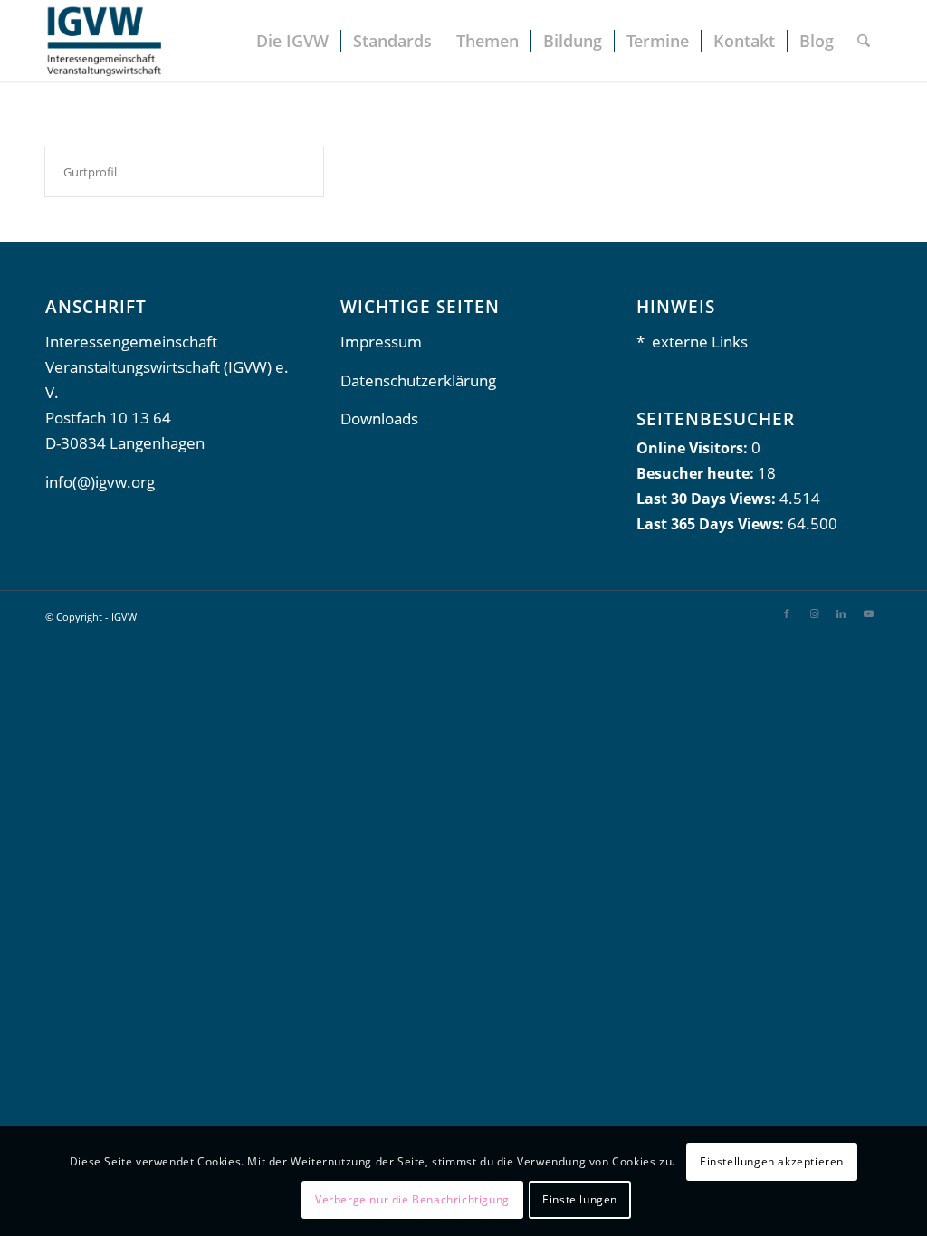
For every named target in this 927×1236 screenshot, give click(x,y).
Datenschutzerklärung (418, 380)
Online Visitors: (693, 448)
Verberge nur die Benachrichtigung (412, 1199)
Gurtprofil (90, 172)
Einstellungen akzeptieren (772, 1161)
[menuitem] (292, 40)
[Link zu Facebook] (786, 613)
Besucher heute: (697, 473)
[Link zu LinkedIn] (841, 613)
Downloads (379, 418)
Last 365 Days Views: (712, 524)
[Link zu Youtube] (868, 613)
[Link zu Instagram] (813, 613)
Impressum (381, 341)
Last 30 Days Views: (707, 499)
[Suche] (864, 40)
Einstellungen (579, 1199)
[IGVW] (103, 40)
